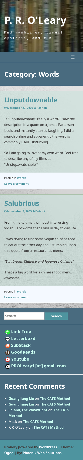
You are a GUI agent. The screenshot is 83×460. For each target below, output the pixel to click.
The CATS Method (55, 398)
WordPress (48, 447)
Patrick (42, 108)
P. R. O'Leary (35, 20)
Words (21, 178)
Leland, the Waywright (28, 410)
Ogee (8, 452)
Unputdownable (30, 99)
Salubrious (21, 203)
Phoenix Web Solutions (42, 452)
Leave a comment (16, 183)
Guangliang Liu (21, 398)
